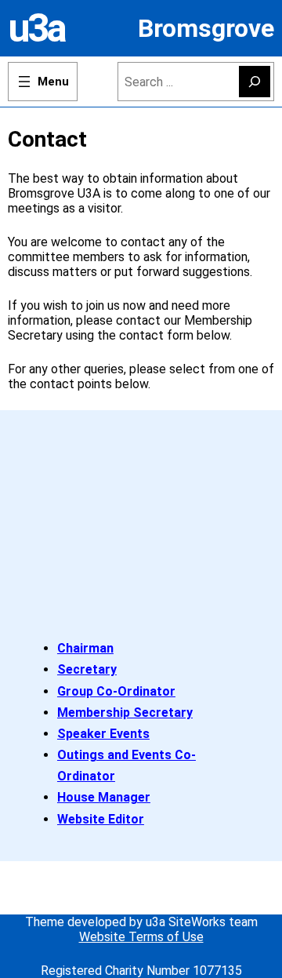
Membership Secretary (125, 712)
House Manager (103, 797)
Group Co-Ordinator (116, 691)
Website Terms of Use (141, 936)
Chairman (85, 648)
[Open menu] (43, 81)
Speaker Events (103, 733)
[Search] (254, 81)
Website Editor (100, 819)
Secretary (87, 669)
